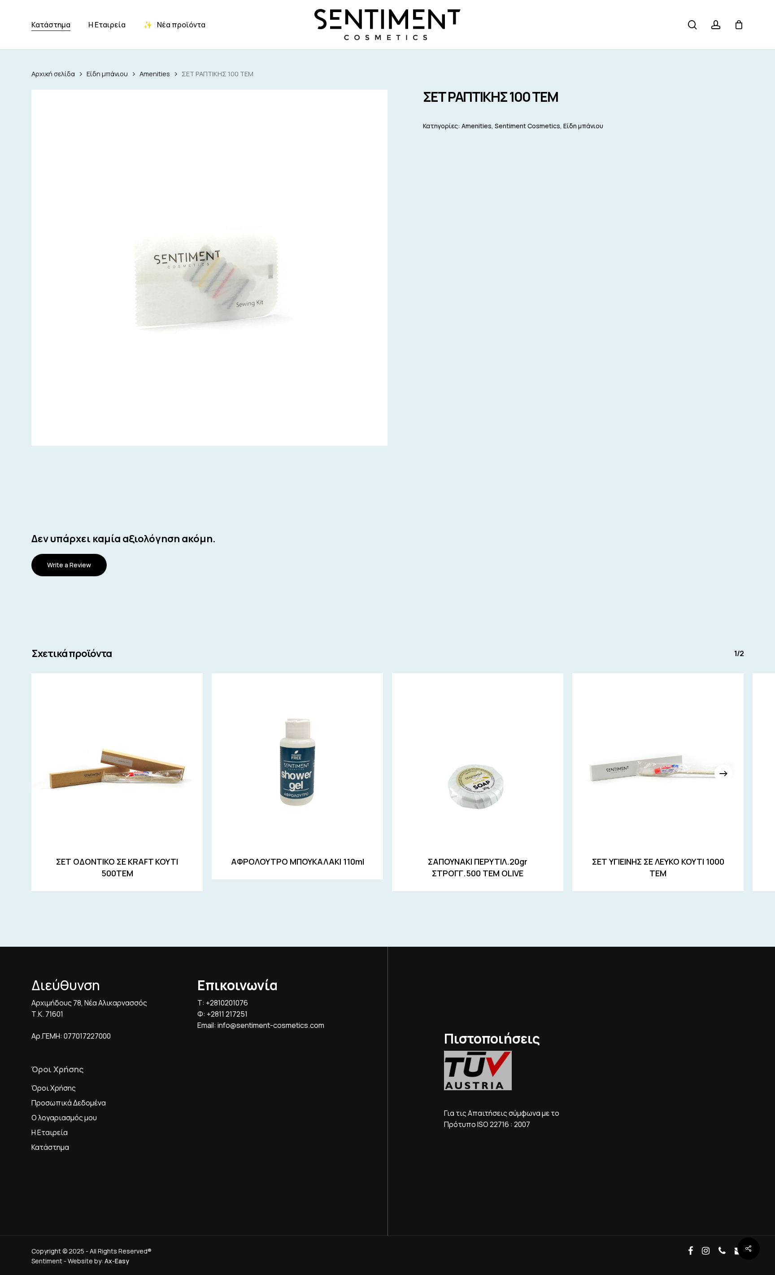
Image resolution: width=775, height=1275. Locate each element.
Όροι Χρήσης (53, 1088)
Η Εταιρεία (49, 1132)
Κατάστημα (50, 1147)
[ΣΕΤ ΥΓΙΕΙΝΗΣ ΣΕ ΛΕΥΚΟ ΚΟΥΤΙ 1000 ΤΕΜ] (658, 758)
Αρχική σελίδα (53, 73)
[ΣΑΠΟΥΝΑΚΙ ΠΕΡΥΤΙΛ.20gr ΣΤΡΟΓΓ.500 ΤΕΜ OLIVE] (477, 758)
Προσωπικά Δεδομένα (68, 1103)
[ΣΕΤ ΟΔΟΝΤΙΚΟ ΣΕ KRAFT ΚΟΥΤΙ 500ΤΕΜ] (117, 758)
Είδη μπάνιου (107, 73)
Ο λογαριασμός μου (64, 1118)
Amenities (154, 73)
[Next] (723, 774)
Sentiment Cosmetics (527, 126)
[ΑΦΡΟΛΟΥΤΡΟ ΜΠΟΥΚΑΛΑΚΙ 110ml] (297, 758)
